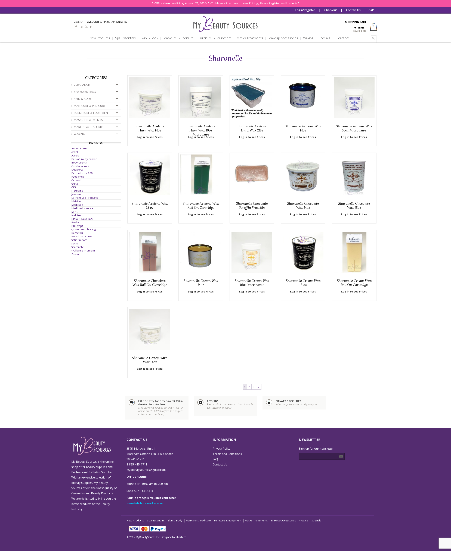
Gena (74, 183)
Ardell (74, 152)
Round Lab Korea (81, 236)
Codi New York (80, 166)
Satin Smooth (79, 240)
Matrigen (76, 201)
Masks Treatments (88, 120)
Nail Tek (76, 215)
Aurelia (75, 155)
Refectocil (77, 233)
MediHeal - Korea (82, 208)
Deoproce (77, 169)
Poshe (75, 222)
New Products (135, 520)
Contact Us (353, 10)
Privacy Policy (221, 449)
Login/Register (305, 10)
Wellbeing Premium (83, 250)
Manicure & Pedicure (90, 106)
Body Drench (79, 162)
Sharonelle (77, 247)
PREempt (77, 226)
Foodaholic (77, 176)
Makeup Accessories (89, 127)
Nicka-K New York (82, 219)
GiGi (73, 187)
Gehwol (76, 180)
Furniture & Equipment (92, 113)
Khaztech (181, 537)
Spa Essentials (85, 92)
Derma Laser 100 (82, 173)
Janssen (76, 194)
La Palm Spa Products (84, 197)
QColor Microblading (83, 229)
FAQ (215, 459)
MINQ (75, 211)
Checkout (330, 10)
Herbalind (77, 190)
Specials (316, 520)
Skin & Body (82, 99)
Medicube (77, 204)
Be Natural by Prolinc (84, 159)
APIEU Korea (79, 148)
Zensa (75, 254)
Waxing (79, 134)
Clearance (82, 85)
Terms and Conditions (227, 454)
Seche (75, 243)
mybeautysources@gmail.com (146, 470)
